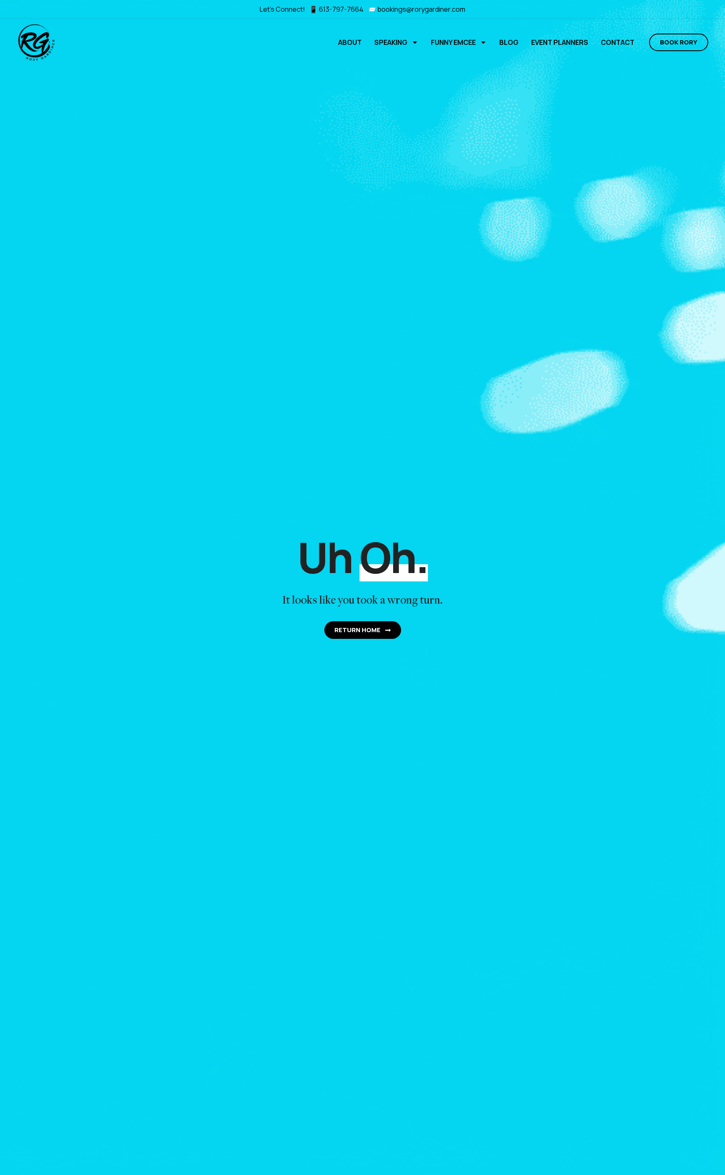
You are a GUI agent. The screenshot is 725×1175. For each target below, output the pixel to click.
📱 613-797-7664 (337, 9)
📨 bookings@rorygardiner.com (416, 9)
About (350, 42)
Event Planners (559, 42)
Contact (617, 42)
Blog (509, 42)
